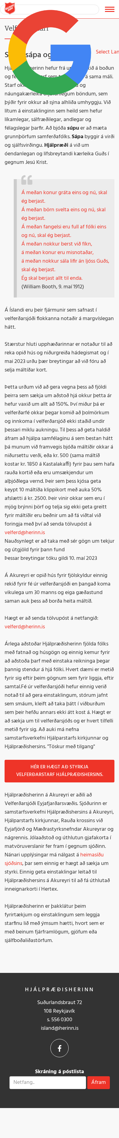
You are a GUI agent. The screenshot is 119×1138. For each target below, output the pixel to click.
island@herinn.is (59, 1028)
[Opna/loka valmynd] (109, 9)
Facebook (59, 1048)
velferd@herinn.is (25, 532)
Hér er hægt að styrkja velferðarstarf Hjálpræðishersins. (59, 771)
